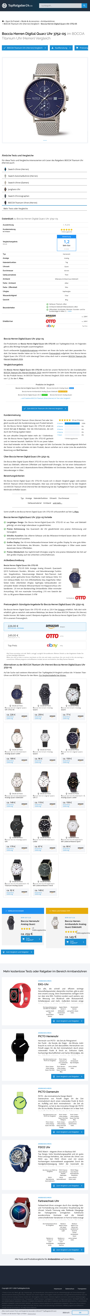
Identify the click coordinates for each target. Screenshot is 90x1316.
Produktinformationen (29, 350)
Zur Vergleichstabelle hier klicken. (52, 675)
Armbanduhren (44, 981)
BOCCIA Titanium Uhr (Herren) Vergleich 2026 (22, 372)
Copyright (5, 1288)
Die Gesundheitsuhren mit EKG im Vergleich (50, 1007)
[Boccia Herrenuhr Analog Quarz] (11, 923)
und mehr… (57, 503)
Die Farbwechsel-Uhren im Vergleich (50, 1224)
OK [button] (80, 1312)
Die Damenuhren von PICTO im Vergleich (49, 1115)
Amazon (61, 609)
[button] (25, 47)
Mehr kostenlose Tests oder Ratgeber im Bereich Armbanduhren (45, 971)
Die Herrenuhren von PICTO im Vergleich (49, 1059)
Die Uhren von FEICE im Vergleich (50, 1170)
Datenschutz (32, 1314)
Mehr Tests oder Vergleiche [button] (16, 208)
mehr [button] (70, 311)
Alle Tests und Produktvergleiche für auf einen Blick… (45, 1259)
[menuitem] (3, 21)
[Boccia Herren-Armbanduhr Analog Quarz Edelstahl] (55, 923)
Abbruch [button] (66, 1312)
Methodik (5, 244)
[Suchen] (84, 5)
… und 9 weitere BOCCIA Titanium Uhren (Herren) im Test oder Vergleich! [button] (45, 398)
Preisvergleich (54, 353)
